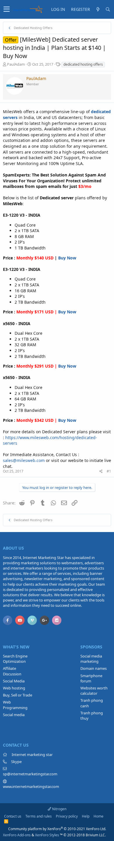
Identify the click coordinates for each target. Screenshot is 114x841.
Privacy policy (67, 816)
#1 (109, 471)
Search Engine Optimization (15, 658)
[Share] (101, 471)
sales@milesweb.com (24, 460)
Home (98, 816)
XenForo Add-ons (17, 834)
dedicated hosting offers (83, 64)
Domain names (93, 668)
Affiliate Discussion (12, 671)
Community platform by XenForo (57, 828)
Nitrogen (58, 808)
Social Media (14, 681)
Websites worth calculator (94, 690)
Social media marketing (91, 658)
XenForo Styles (47, 834)
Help (85, 816)
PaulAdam (16, 64)
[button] (6, 9)
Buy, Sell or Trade (17, 695)
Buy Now (67, 258)
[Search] (108, 9)
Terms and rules (38, 816)
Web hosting (14, 688)
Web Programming (15, 704)
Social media (14, 714)
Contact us (12, 816)
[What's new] (98, 9)
